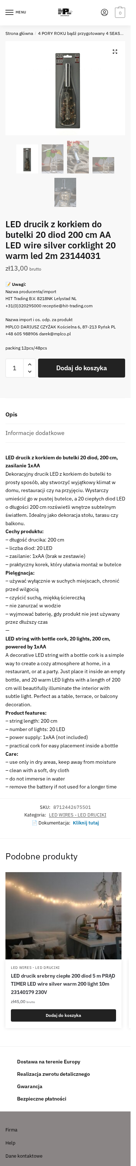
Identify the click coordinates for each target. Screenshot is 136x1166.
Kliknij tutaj (86, 823)
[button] (115, 51)
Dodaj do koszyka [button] (63, 1015)
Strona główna (19, 33)
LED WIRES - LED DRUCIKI (77, 815)
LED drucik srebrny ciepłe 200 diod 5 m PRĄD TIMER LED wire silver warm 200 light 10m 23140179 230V (63, 984)
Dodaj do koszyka (81, 368)
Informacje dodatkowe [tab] (35, 432)
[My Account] (104, 13)
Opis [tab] (11, 414)
